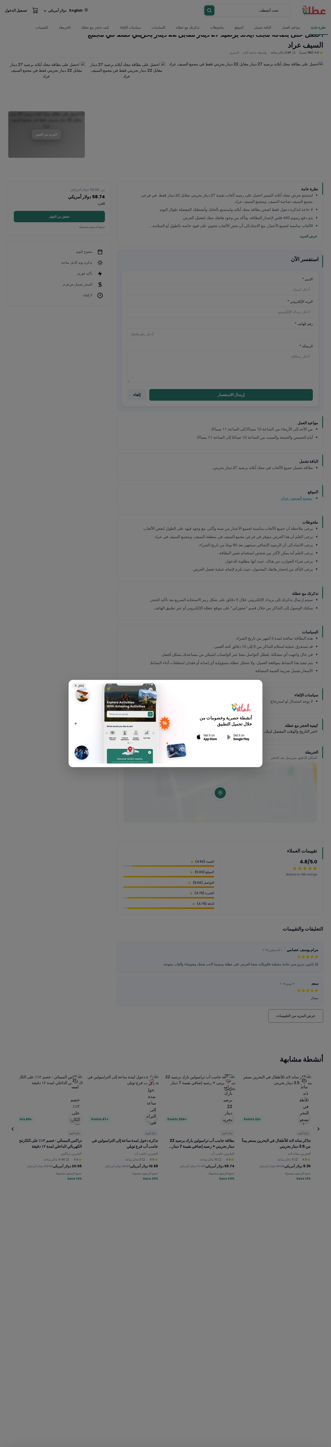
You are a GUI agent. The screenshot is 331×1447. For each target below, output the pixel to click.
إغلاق (79, 686)
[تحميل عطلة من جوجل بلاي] (237, 737)
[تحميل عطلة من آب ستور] (207, 737)
